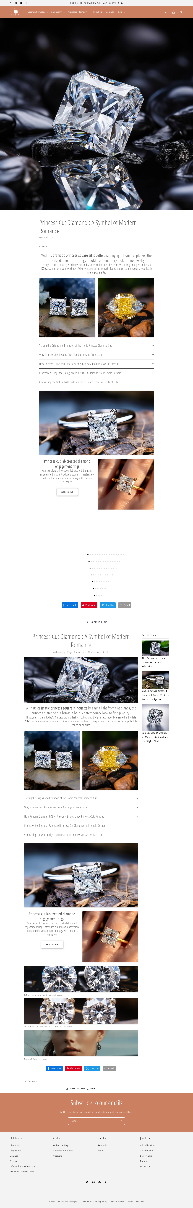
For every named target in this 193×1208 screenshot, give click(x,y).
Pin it (92, 1088)
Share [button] (45, 246)
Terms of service (117, 1201)
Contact (14, 1156)
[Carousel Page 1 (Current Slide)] (87, 554)
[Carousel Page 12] (113, 554)
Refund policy (86, 1201)
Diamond (144, 1161)
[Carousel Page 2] (90, 554)
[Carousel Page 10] (109, 554)
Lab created (146, 1156)
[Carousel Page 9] (106, 554)
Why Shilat (15, 1151)
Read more (67, 492)
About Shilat (16, 1145)
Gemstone (145, 1166)
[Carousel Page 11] (111, 554)
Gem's (100, 1151)
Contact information (135, 1201)
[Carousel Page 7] (102, 554)
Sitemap (14, 1161)
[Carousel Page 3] (92, 554)
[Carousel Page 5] (97, 554)
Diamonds (102, 1145)
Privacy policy (101, 1201)
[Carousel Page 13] (116, 554)
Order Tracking (61, 1145)
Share (82, 1088)
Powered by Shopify (69, 1201)
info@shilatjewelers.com (22, 1166)
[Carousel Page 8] (104, 554)
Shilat (58, 1201)
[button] (37, 12)
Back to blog (99, 622)
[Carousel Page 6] (99, 554)
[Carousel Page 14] (118, 554)
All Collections (147, 1145)
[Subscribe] (121, 1121)
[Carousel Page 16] (123, 554)
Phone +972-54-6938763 (22, 1171)
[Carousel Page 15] (121, 554)
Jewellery (145, 1138)
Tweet (72, 1088)
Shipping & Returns (63, 1151)
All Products (146, 1151)
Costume (57, 1156)
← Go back (30, 1081)
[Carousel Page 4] (95, 554)
